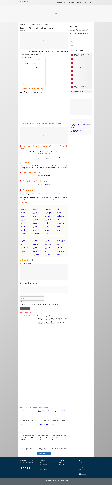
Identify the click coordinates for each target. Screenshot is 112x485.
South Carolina (61, 240)
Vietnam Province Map (44, 467)
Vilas (59, 219)
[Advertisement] (56, 13)
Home (21, 24)
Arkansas (24, 243)
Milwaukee (48, 213)
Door (23, 227)
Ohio (47, 251)
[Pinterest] (29, 468)
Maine (35, 247)
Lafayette (36, 226)
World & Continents (59, 2)
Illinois (35, 238)
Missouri (36, 255)
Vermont (60, 247)
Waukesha (60, 225)
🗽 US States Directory (76, 42)
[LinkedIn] (27, 468)
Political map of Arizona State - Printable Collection (80, 87)
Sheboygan (60, 213)
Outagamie (48, 219)
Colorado (24, 245)
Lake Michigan (37, 227)
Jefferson (36, 219)
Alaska (23, 240)
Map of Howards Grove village (59, 448)
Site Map (80, 470)
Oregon (48, 254)
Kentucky (36, 244)
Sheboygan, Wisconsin (42, 53)
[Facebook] (21, 468)
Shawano (60, 212)
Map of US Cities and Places (30, 24)
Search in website (82, 469)
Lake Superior (37, 229)
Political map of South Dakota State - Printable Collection (82, 55)
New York (48, 247)
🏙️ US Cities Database (76, 45)
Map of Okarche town (78, 78)
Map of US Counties (43, 464)
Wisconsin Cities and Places (43, 24)
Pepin (47, 222)
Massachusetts (37, 250)
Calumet (24, 218)
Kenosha (36, 222)
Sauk (59, 209)
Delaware (24, 248)
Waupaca (60, 226)
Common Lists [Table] (82, 2)
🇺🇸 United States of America (77, 40)
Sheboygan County (35, 51)
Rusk (47, 233)
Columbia (24, 222)
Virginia (60, 248)
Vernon (59, 218)
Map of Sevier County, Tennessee (81, 82)
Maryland (36, 248)
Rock (47, 231)
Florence (24, 233)
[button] (90, 2)
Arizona (24, 241)
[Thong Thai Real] (27, 2)
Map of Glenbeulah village (59, 435)
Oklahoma (48, 252)
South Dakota (61, 241)
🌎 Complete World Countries (77, 38)
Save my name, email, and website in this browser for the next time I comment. (40, 304)
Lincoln (36, 231)
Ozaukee (48, 220)
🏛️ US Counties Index (76, 43)
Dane (23, 225)
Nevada (48, 241)
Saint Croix (60, 208)
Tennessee (60, 243)
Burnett (24, 216)
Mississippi (36, 254)
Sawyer (59, 211)
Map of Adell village (28, 420)
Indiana (36, 240)
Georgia (24, 252)
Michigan (36, 251)
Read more (57, 323)
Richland (48, 230)
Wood (59, 230)
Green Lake (36, 213)
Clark (23, 220)
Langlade (36, 230)
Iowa (35, 215)
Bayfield (24, 212)
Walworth (60, 220)
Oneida (47, 218)
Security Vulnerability (83, 467)
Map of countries (70, 2)
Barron (23, 211)
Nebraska (48, 240)
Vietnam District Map (44, 469)
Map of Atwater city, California (80, 71)
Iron (35, 216)
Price (47, 227)
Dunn (23, 230)
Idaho (23, 255)
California (24, 244)
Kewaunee (36, 223)
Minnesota (36, 252)
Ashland (24, 209)
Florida (23, 251)
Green (35, 212)
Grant (35, 211)
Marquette (48, 211)
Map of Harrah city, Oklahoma (80, 59)
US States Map (42, 462)
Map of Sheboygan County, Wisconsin (48, 316)
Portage (48, 226)
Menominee (48, 212)
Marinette (48, 209)
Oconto (48, 216)
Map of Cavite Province (79, 75)
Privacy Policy (81, 464)
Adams (23, 208)
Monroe (48, 215)
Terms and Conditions (83, 466)
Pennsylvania (49, 255)
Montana (48, 238)
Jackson (36, 218)
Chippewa (24, 219)
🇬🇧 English (61, 462)
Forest (35, 209)
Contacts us (81, 462)
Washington (61, 223)
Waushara (60, 227)
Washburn (60, 222)
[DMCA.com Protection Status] (82, 474)
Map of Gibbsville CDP (43, 435)
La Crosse (36, 225)
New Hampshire (49, 243)
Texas (59, 244)
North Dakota (49, 250)
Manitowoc (36, 233)
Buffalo (23, 215)
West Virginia (61, 251)
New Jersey (48, 244)
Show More (42, 453)
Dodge (23, 226)
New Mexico (49, 245)
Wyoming (60, 254)
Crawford (24, 223)
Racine (47, 229)
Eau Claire (24, 231)
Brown (23, 213)
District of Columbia (26, 250)
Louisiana (36, 245)
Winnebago (60, 229)
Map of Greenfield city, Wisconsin (81, 91)
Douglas (24, 229)
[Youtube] (25, 468)
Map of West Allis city (78, 63)
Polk (47, 225)
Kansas (36, 243)
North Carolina (49, 248)
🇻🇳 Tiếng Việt (61, 464)
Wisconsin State (28, 206)
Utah (59, 245)
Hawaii (23, 254)
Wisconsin (43, 51)
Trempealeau (61, 216)
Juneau (36, 220)
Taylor (59, 215)
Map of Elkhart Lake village (28, 435)
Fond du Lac (37, 208)
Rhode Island (61, 238)
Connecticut (25, 247)
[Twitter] (23, 468)
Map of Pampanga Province (79, 67)
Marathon (48, 208)
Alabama (24, 238)
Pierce (47, 223)
